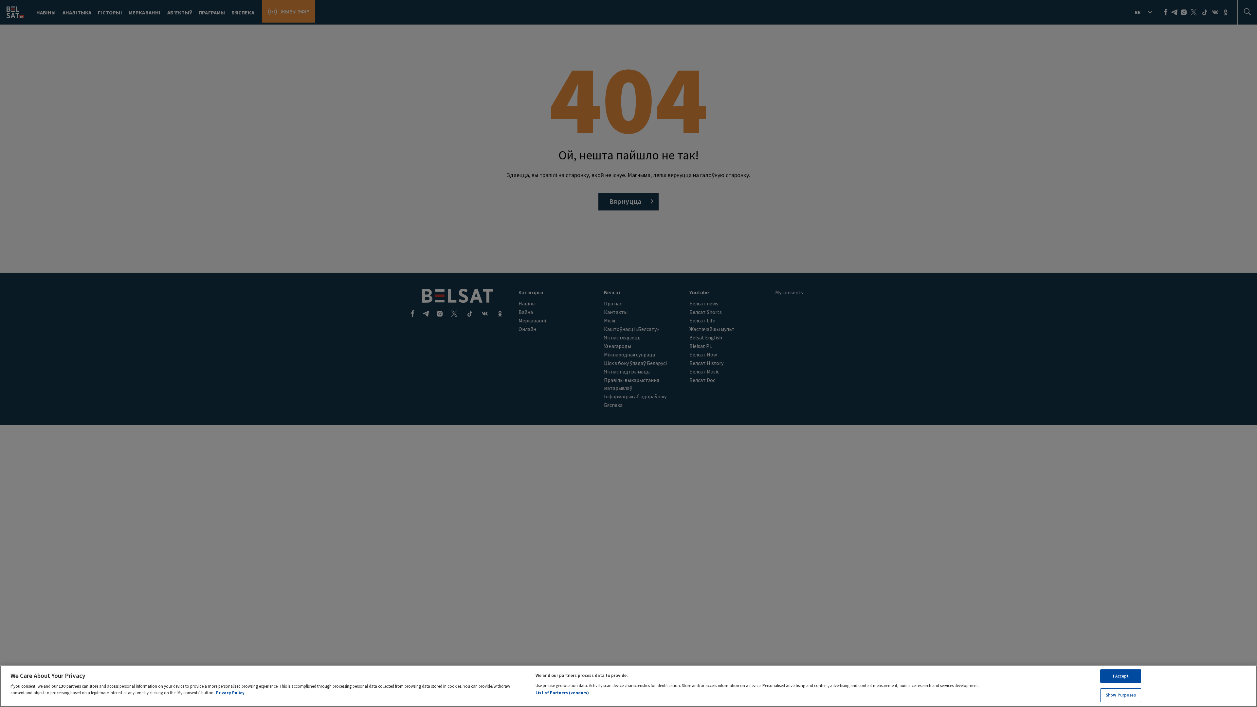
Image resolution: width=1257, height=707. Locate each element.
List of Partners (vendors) (562, 693)
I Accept (1121, 676)
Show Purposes (1121, 695)
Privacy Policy (230, 692)
